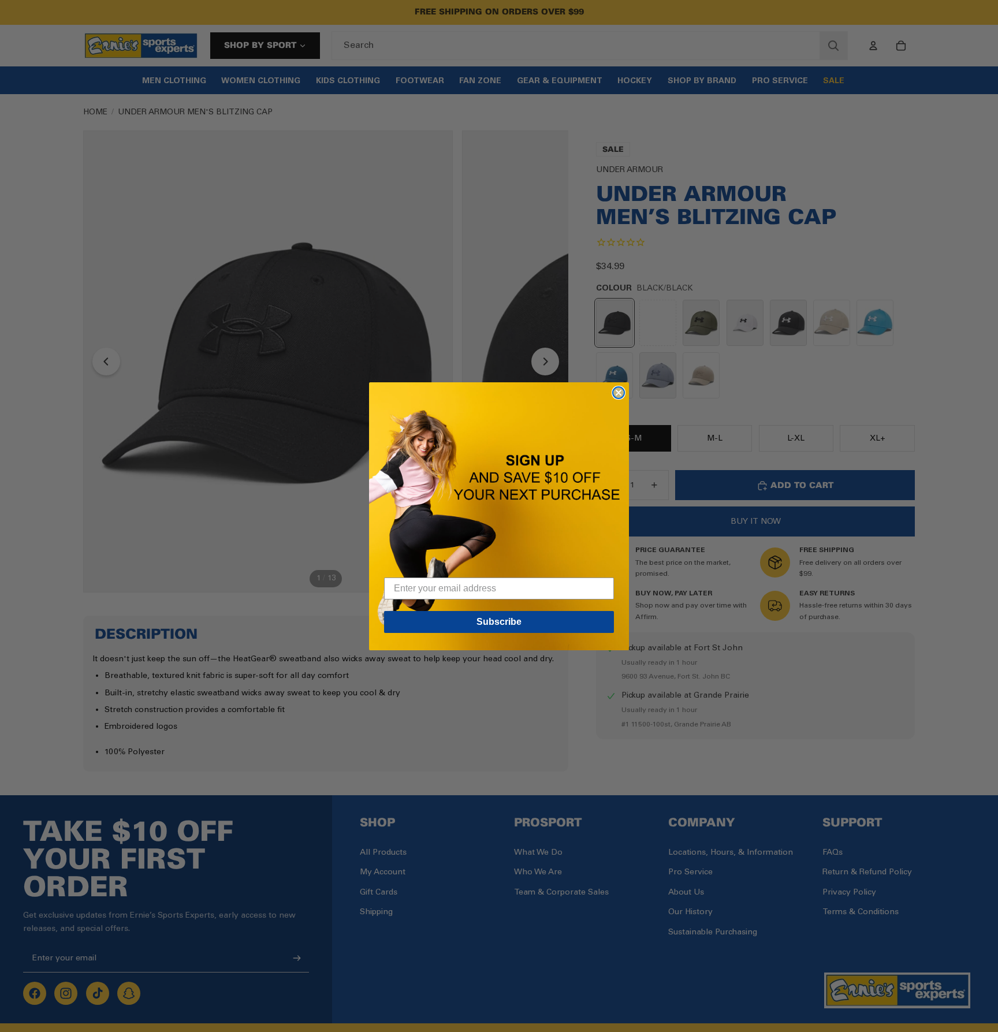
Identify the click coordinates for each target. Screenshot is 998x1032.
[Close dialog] (618, 392)
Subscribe (499, 622)
